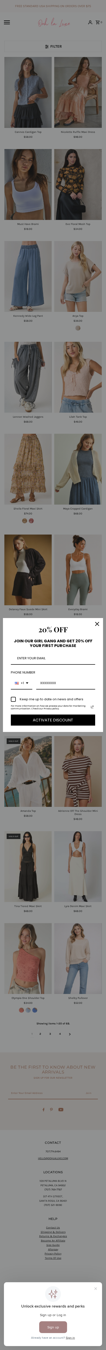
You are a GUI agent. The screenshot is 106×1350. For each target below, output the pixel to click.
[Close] (97, 624)
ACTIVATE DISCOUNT (53, 720)
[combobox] (21, 683)
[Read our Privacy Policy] (92, 707)
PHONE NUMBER (23, 672)
